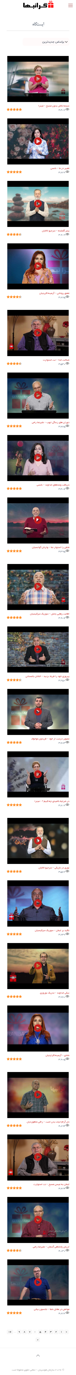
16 (10, 1332)
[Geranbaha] (38, 5)
